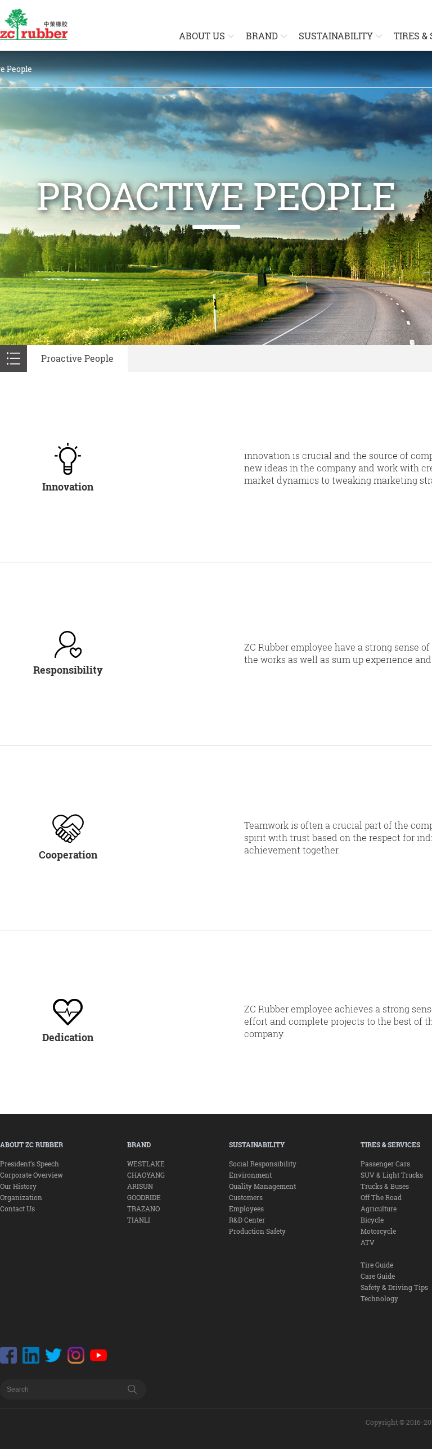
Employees (246, 1208)
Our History (18, 1186)
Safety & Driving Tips (394, 1287)
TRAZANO (143, 1208)
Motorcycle (378, 1231)
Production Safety (257, 1231)
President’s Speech (29, 1163)
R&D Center (247, 1219)
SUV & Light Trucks (392, 1174)
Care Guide (378, 1275)
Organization (21, 1197)
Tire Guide (377, 1264)
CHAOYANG (146, 1174)
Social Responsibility (262, 1163)
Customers (246, 1197)
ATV (368, 1242)
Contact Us (17, 1208)
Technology (379, 1298)
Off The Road (381, 1197)
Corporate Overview (31, 1174)
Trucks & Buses (385, 1186)
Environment (250, 1174)
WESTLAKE (146, 1163)
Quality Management (262, 1186)
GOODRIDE (144, 1197)
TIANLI (138, 1219)
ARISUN (140, 1186)
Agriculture (379, 1208)
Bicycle (372, 1219)
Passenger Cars (385, 1163)
